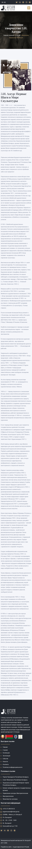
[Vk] (19, 2)
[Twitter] (16, 2)
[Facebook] (23, 2)
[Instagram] (26, 2)
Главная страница (8, 35)
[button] (28, 7)
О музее (17, 35)
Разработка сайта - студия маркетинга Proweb (15, 847)
